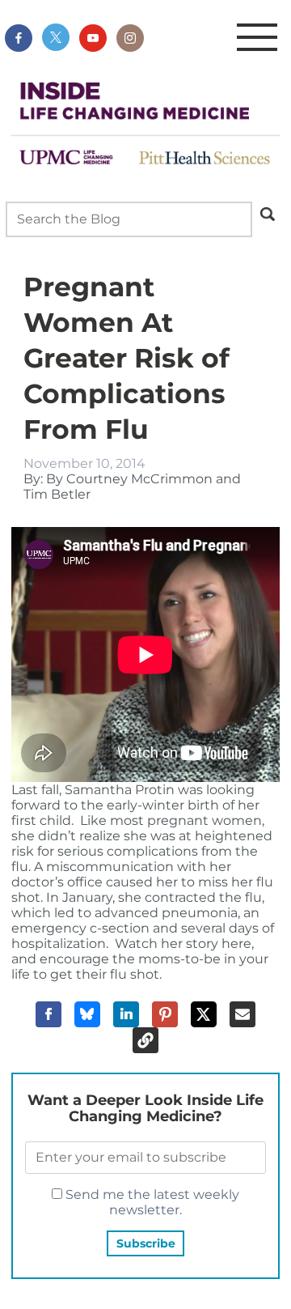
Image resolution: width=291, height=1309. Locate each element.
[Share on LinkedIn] (126, 1014)
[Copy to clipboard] (145, 1040)
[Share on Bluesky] (87, 1014)
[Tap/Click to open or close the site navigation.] (257, 38)
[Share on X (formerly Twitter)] (204, 1014)
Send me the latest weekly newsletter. (150, 1202)
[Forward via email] (242, 1014)
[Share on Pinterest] (165, 1014)
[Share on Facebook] (48, 1014)
